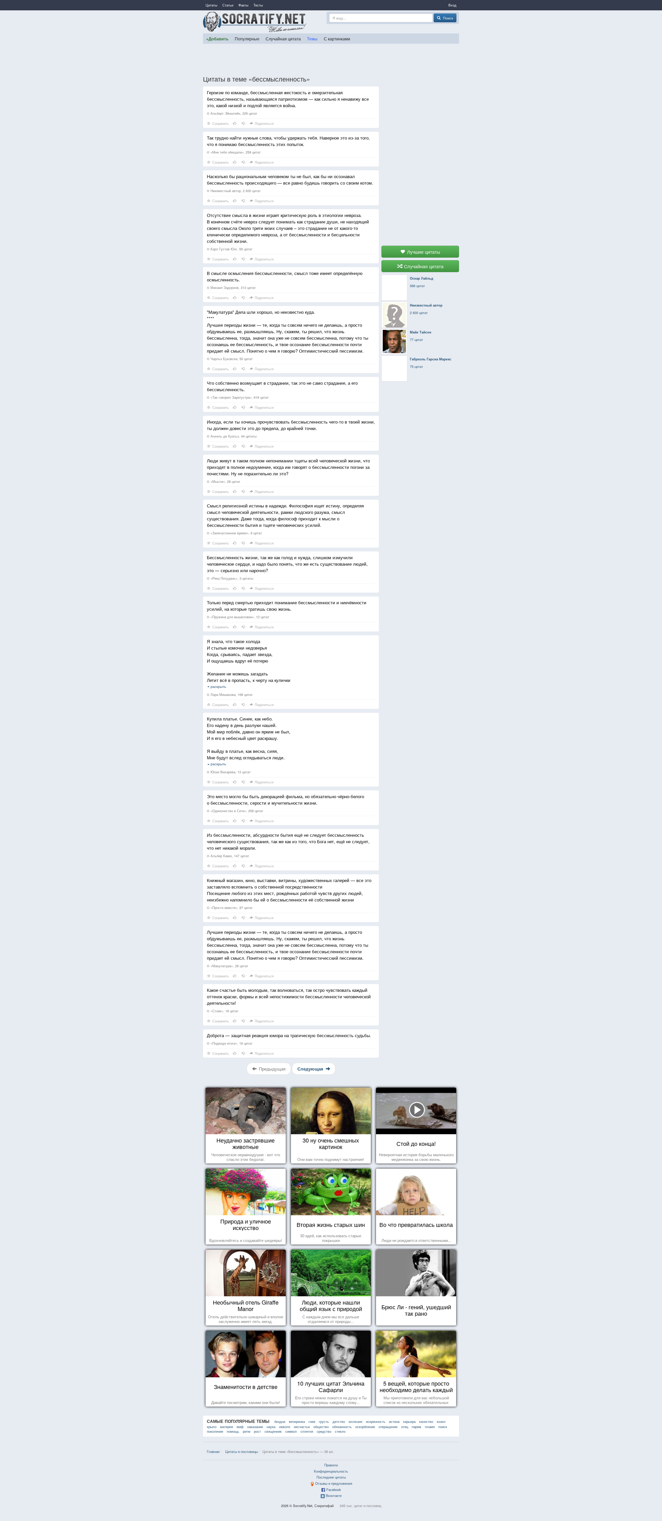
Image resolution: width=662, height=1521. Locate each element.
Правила (331, 1464)
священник (273, 1431)
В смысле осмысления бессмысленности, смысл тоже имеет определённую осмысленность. (285, 276)
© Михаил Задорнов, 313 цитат (231, 287)
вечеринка (297, 1421)
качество (426, 1421)
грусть (324, 1421)
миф (240, 1426)
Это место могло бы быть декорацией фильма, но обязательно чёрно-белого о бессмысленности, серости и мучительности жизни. (285, 799)
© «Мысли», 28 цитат (223, 481)
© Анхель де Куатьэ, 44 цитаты (232, 436)
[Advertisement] (331, 59)
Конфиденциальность (331, 1471)
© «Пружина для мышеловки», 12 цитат (238, 616)
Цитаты (211, 5)
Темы (312, 38)
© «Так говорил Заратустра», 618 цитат (238, 397)
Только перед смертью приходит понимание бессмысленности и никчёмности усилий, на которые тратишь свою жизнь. (286, 605)
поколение (215, 1431)
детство (339, 1421)
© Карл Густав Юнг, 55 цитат (229, 248)
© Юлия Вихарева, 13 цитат (229, 771)
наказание (255, 1426)
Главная (213, 1451)
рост (257, 1431)
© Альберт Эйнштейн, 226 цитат (232, 113)
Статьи (227, 5)
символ (291, 1431)
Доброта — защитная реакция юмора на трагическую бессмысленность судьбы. (289, 1035)
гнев (312, 1421)
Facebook (333, 1489)
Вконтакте (334, 1495)
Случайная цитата (283, 38)
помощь (233, 1431)
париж (416, 1426)
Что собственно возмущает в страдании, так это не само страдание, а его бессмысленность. (282, 386)
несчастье (302, 1426)
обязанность (342, 1426)
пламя (430, 1426)
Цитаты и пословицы (241, 1451)
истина (394, 1421)
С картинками (337, 38)
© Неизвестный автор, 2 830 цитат (234, 190)
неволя (284, 1426)
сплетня (306, 1431)
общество (321, 1426)
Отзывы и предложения (333, 1483)
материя (226, 1426)
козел (441, 1421)
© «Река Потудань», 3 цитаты (230, 578)
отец (404, 1426)
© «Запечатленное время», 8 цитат (234, 532)
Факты (243, 5)
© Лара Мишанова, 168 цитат (230, 694)
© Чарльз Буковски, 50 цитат (230, 358)
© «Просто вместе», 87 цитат (230, 907)
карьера (409, 1421)
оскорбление (365, 1426)
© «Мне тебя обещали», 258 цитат (234, 152)
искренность (375, 1421)
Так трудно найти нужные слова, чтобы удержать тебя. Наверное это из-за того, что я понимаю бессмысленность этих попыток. (288, 140)
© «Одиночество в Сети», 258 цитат (235, 810)
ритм (246, 1431)
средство (324, 1431)
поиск (442, 1426)
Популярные (247, 38)
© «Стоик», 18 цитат (222, 1010)
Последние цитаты (331, 1477)
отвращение (388, 1426)
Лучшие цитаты (423, 251)
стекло (340, 1431)
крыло (211, 1426)
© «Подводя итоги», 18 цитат (229, 1043)
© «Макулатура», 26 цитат (227, 965)
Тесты (258, 5)
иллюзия (355, 1421)
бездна (279, 1421)
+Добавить (217, 39)
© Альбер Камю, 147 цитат (228, 855)
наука (271, 1426)
